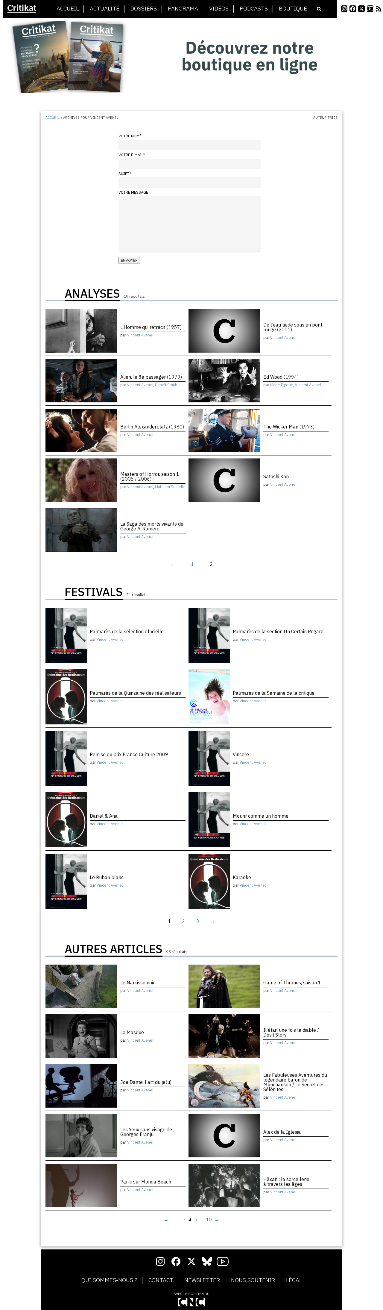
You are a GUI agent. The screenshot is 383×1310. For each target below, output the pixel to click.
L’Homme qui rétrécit (151, 327)
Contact (160, 1280)
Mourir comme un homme (260, 816)
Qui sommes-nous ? (109, 1280)
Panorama (183, 8)
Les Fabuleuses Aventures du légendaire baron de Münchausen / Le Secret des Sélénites (295, 1082)
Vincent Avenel (140, 335)
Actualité (104, 8)
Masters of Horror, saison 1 (149, 476)
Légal (294, 1280)
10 (209, 1219)
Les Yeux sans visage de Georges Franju (146, 1131)
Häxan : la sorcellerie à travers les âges (286, 1181)
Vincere (241, 754)
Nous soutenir (253, 1280)
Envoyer (129, 260)
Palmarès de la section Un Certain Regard (278, 631)
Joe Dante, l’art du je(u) (145, 1082)
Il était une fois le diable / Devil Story (291, 1032)
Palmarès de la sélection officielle (127, 631)
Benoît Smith (166, 384)
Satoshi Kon (276, 476)
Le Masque (132, 1032)
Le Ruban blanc (107, 877)
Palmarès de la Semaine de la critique (273, 693)
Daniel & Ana (104, 816)
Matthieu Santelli (169, 486)
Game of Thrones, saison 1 (292, 983)
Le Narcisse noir (137, 983)
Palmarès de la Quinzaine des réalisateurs (135, 693)
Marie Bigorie (281, 384)
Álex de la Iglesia (282, 1132)
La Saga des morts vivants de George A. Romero (151, 526)
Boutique (293, 8)
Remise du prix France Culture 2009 (129, 754)
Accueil (68, 8)
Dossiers (143, 8)
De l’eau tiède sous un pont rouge (292, 327)
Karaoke (242, 877)
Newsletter (202, 1280)
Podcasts (254, 8)
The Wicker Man (288, 427)
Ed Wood (281, 377)
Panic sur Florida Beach (145, 1182)
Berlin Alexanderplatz (152, 427)
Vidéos (219, 8)
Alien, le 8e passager (151, 377)
